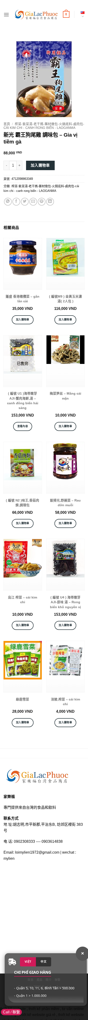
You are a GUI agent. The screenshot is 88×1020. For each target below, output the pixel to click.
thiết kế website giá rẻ (37, 1015)
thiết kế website (13, 1009)
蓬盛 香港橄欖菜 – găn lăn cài (22, 299)
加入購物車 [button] (22, 319)
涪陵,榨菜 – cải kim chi (65, 702)
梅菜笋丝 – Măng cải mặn (65, 396)
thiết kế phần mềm (44, 1009)
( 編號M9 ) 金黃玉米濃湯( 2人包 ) (65, 299)
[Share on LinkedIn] (50, 202)
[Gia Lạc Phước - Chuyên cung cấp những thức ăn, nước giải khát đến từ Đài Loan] (36, 14)
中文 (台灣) (81, 14)
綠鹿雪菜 (22, 699)
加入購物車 (40, 165)
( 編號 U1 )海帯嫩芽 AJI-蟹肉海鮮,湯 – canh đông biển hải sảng (22, 401)
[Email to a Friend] (33, 202)
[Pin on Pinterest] (42, 202)
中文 (43, 962)
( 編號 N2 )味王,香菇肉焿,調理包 (22, 503)
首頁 (7, 124)
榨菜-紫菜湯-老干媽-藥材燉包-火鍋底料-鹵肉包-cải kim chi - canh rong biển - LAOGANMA (44, 126)
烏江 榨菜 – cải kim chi (22, 600)
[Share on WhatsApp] (8, 202)
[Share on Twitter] (25, 202)
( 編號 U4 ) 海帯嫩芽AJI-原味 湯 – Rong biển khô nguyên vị (65, 602)
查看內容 (22, 426)
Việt (28, 962)
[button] (6, 14)
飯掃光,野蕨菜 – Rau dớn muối (65, 503)
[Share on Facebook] (16, 202)
